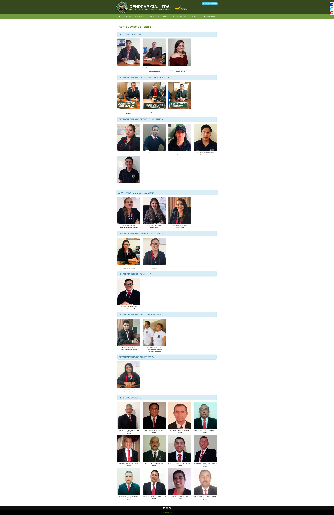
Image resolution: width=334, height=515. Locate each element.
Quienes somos (127, 16)
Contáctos (194, 16)
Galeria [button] (164, 16)
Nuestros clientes (153, 16)
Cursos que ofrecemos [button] (179, 16)
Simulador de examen (210, 3)
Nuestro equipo (140, 16)
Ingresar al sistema (210, 16)
